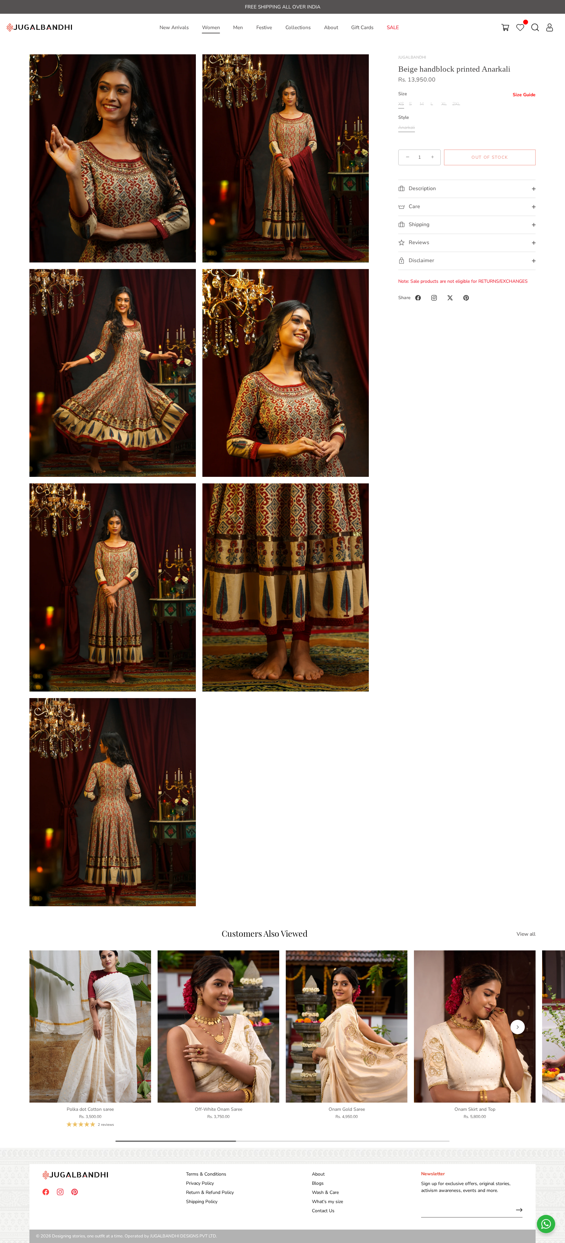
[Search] (535, 27)
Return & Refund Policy (210, 1192)
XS (401, 104)
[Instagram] (60, 1191)
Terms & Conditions (206, 1174)
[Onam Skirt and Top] (475, 1026)
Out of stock (489, 157)
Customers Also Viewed (265, 933)
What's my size (327, 1201)
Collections (298, 27)
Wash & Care (325, 1192)
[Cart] (505, 27)
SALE (393, 27)
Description (421, 188)
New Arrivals (174, 27)
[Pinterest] (74, 1191)
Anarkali (406, 128)
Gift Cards (362, 27)
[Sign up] (519, 1210)
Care (413, 206)
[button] (47, 1027)
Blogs (318, 1183)
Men (238, 27)
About (331, 27)
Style (403, 117)
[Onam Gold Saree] (346, 1026)
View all (526, 933)
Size (402, 94)
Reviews (418, 242)
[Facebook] (46, 1191)
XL (444, 104)
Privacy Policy (200, 1183)
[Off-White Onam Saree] (218, 1026)
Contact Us (323, 1211)
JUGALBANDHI (412, 57)
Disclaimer (420, 260)
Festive (264, 27)
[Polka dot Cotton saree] (90, 1026)
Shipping (418, 224)
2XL (456, 104)
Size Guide (524, 95)
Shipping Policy (201, 1201)
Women (211, 27)
